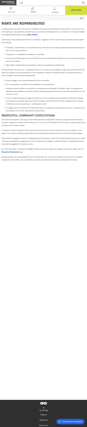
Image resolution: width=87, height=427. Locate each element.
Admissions (43, 420)
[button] (32, 10)
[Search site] (83, 2)
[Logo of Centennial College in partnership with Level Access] (43, 403)
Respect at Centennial (10, 152)
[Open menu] (81, 18)
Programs (43, 415)
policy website (32, 35)
